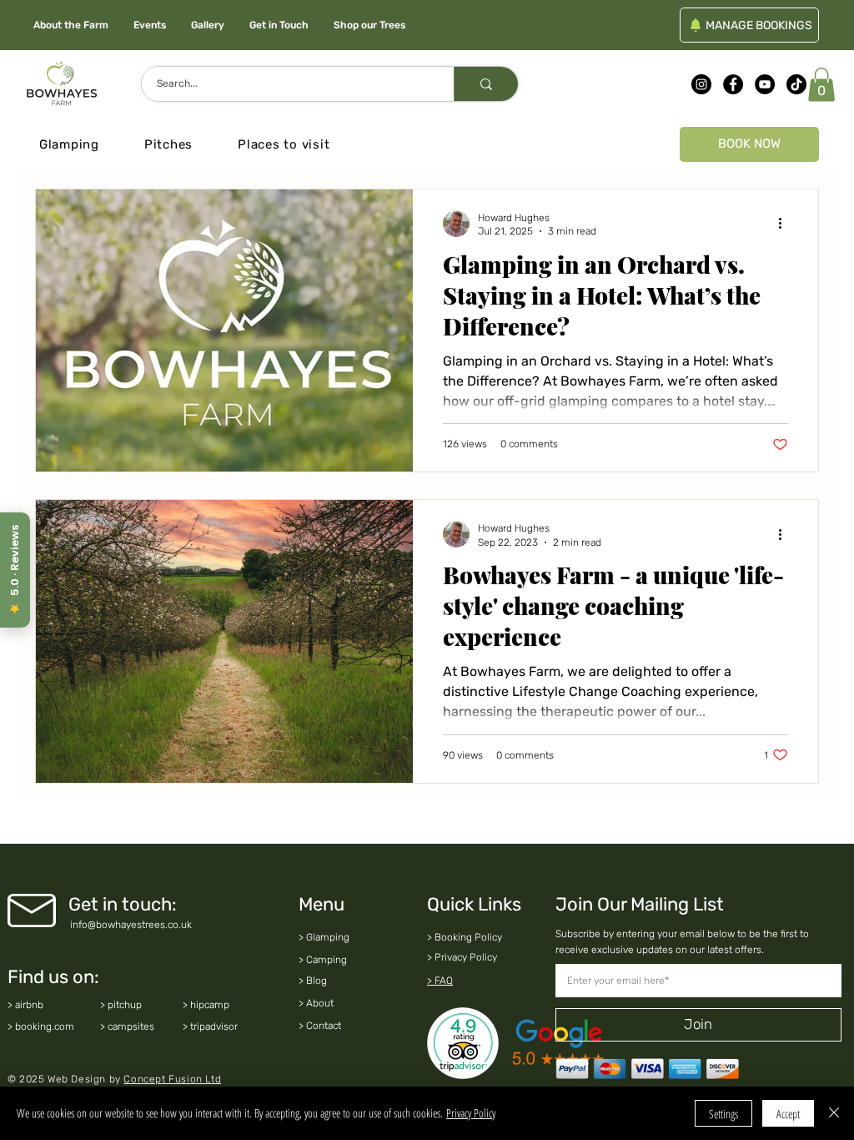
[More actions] (786, 224)
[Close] (834, 1113)
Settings (723, 1114)
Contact (323, 1026)
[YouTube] (765, 84)
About (320, 1003)
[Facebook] (733, 84)
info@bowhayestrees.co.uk (131, 925)
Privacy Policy (470, 1113)
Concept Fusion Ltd (172, 1079)
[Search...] (486, 84)
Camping (326, 960)
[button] (821, 85)
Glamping (327, 937)
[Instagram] (701, 84)
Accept (788, 1114)
